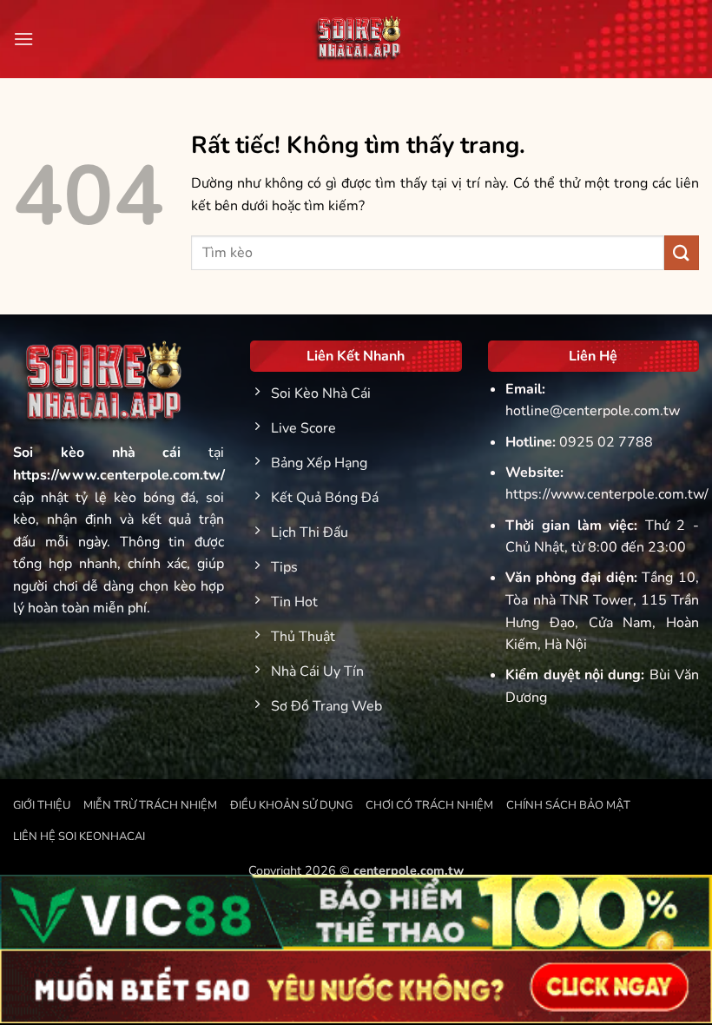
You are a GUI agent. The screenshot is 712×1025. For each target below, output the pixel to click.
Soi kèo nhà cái (97, 452)
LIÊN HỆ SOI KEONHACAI (79, 836)
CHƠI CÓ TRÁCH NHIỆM (429, 805)
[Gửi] (681, 252)
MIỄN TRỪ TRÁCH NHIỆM (150, 805)
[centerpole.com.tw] (356, 39)
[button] (23, 38)
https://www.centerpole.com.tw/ (607, 494)
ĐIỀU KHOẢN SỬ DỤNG (291, 805)
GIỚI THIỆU (41, 805)
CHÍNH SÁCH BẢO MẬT (568, 805)
